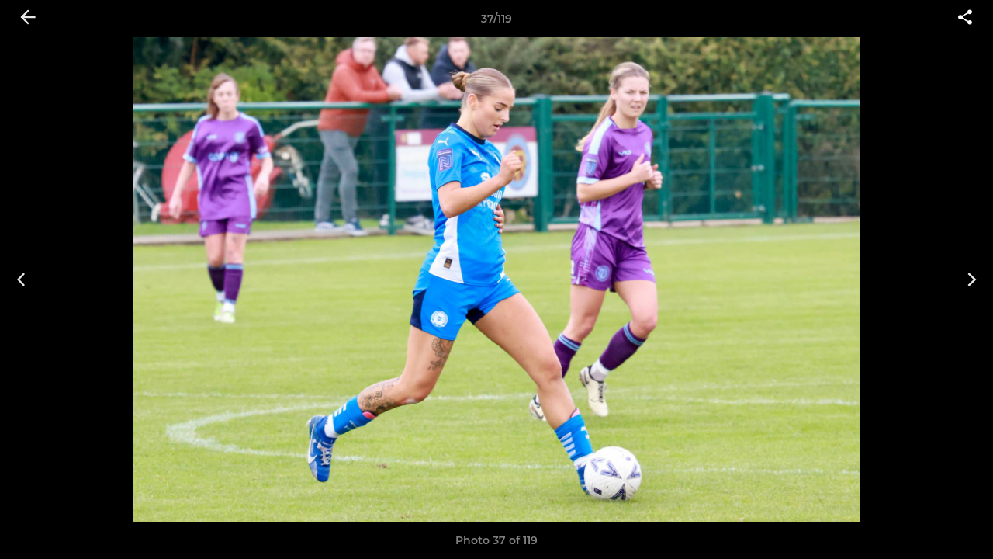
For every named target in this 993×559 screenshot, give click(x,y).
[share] (965, 19)
